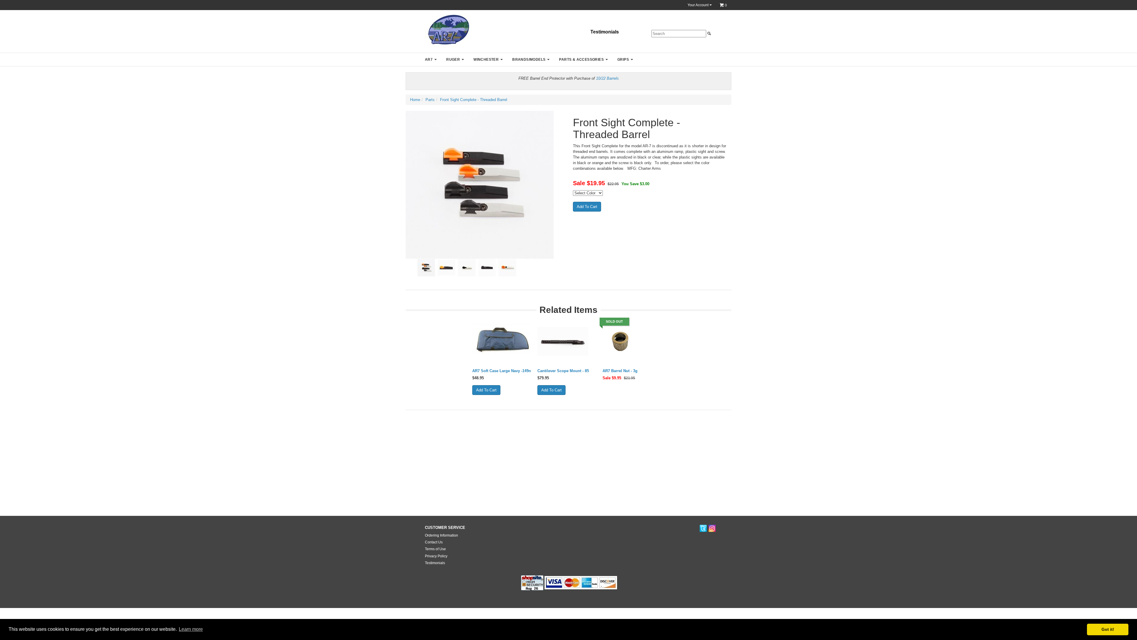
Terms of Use (435, 549)
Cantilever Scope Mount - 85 (563, 371)
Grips (623, 59)
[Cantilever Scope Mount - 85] (563, 341)
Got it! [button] (1107, 629)
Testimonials (604, 31)
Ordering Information (441, 535)
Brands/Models (528, 59)
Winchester (486, 59)
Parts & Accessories (581, 59)
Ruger (453, 59)
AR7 (429, 59)
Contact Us (434, 542)
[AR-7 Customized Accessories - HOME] (447, 30)
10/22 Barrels (607, 78)
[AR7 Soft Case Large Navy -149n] (501, 341)
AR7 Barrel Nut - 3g (620, 371)
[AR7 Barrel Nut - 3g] (620, 341)
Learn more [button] (191, 629)
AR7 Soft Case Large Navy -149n (501, 371)
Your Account (698, 5)
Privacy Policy (436, 556)
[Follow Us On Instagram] (712, 529)
